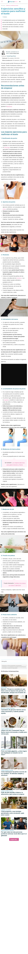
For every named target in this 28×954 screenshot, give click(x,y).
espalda (6, 400)
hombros (19, 278)
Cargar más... (14, 839)
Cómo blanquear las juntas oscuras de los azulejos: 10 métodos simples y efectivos (14, 773)
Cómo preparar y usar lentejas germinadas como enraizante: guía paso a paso (12, 813)
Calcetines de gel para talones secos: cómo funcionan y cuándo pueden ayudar (13, 711)
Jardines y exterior (6, 749)
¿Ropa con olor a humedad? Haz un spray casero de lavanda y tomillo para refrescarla (14, 732)
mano (4, 209)
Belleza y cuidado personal (12, 5)
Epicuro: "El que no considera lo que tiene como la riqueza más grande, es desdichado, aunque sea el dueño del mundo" (13, 690)
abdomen (9, 106)
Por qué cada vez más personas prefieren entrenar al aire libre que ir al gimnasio (14, 833)
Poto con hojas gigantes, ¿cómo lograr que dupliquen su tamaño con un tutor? (14, 752)
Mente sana (4, 687)
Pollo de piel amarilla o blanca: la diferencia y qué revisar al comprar (12, 793)
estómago (7, 147)
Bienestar (3, 5)
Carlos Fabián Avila (14, 53)
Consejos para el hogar (7, 728)
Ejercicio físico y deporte (7, 830)
